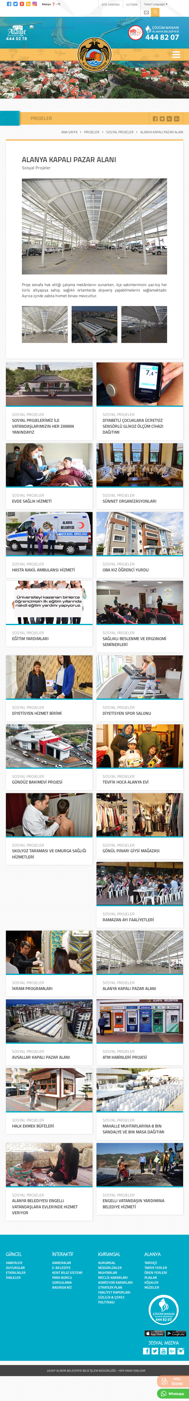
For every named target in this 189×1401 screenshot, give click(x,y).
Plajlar (150, 1277)
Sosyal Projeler (120, 132)
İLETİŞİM (131, 4)
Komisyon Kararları (115, 1282)
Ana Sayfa (69, 132)
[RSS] (28, 3)
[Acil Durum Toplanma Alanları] (54, 27)
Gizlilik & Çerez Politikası (111, 1300)
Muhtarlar (107, 1272)
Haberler (14, 1262)
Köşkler (151, 1282)
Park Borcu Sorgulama (62, 1280)
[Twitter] (15, 3)
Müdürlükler (110, 1267)
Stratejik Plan (110, 1287)
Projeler (91, 132)
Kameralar (61, 1262)
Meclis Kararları (113, 1277)
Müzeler (151, 1287)
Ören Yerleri (155, 1272)
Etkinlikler (16, 1272)
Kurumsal (106, 1262)
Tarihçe (150, 1262)
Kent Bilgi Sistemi (67, 1272)
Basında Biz (62, 1287)
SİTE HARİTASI (111, 4)
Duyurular (15, 1267)
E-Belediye (61, 1267)
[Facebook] (9, 3)
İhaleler (13, 1277)
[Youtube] (22, 3)
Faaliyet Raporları (114, 1292)
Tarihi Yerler (155, 1267)
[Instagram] (34, 3)
